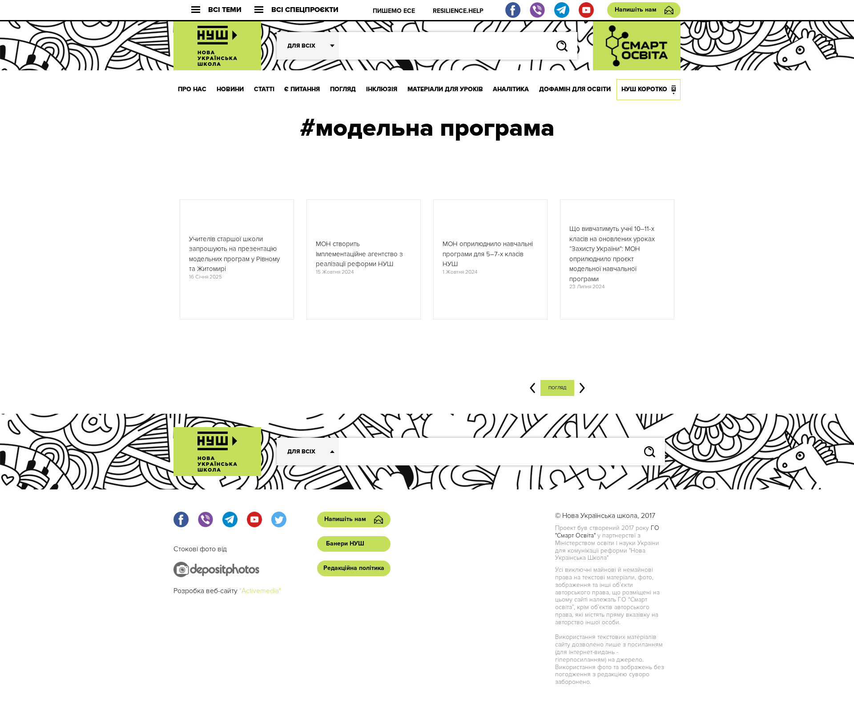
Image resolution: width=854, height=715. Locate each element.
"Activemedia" (260, 590)
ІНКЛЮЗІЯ (381, 89)
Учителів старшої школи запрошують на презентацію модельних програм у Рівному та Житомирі (234, 254)
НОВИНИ (230, 89)
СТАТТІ (264, 89)
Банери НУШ (345, 543)
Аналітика (511, 89)
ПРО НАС (192, 89)
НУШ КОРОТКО (644, 89)
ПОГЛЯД (343, 89)
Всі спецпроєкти (304, 10)
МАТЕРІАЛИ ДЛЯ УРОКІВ (445, 89)
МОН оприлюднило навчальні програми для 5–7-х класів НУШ (488, 254)
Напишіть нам (636, 9)
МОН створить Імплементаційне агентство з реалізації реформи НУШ (359, 254)
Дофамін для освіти (575, 89)
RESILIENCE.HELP (458, 11)
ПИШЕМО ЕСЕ (394, 11)
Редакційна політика (353, 568)
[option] (236, 259)
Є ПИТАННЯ (302, 89)
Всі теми (225, 10)
